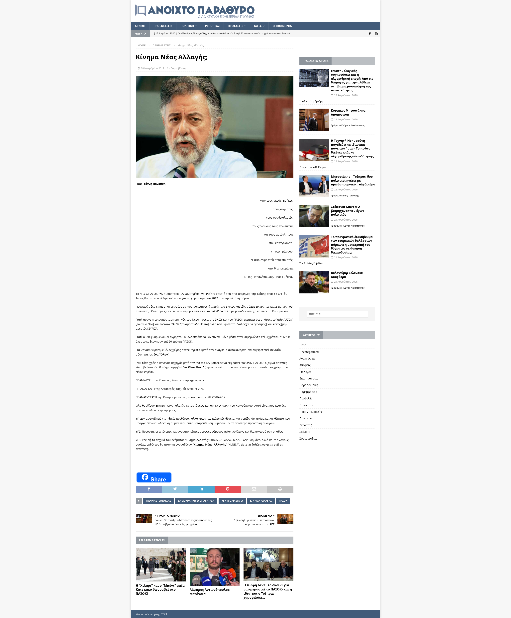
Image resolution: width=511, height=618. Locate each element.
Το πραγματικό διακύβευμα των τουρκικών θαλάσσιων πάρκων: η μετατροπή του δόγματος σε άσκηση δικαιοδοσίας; (352, 244)
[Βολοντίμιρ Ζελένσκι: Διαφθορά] (314, 282)
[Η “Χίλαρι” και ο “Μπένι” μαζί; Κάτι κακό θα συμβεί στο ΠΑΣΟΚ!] (161, 564)
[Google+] (376, 33)
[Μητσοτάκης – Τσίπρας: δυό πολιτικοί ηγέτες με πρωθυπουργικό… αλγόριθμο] (314, 186)
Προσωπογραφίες (311, 412)
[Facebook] (369, 33)
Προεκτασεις (162, 26)
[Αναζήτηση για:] (337, 314)
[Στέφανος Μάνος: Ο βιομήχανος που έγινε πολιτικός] (314, 216)
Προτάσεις (306, 418)
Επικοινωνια (282, 26)
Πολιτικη (187, 26)
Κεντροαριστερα (232, 500)
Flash (302, 345)
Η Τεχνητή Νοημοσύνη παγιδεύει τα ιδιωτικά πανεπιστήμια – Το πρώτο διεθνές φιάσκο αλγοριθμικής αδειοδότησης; (352, 148)
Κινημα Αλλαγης (261, 500)
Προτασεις (235, 26)
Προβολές (305, 398)
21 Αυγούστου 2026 (346, 219)
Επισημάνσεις (308, 378)
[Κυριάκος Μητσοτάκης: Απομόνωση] (314, 120)
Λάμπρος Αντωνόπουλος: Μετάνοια (210, 591)
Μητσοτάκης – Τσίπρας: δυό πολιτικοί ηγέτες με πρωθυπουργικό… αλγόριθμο (353, 180)
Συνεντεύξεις (308, 438)
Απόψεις (305, 365)
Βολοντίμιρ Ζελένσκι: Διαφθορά (347, 275)
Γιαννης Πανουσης (158, 500)
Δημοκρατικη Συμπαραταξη (196, 500)
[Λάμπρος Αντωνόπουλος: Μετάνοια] (215, 567)
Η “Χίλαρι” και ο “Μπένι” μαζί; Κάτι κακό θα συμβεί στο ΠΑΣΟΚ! (160, 589)
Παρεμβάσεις (178, 68)
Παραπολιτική (308, 385)
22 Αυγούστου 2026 (346, 95)
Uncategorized (309, 352)
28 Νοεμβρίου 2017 (152, 68)
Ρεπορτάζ (305, 425)
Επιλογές (305, 372)
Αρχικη (140, 26)
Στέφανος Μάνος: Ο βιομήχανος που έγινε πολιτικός (347, 210)
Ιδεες (258, 26)
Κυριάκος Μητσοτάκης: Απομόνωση (348, 112)
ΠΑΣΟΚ (283, 500)
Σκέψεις (304, 432)
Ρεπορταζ (212, 26)
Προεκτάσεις (307, 405)
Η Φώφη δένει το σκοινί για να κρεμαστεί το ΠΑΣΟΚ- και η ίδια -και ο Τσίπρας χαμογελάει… (268, 591)
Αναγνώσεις (307, 358)
